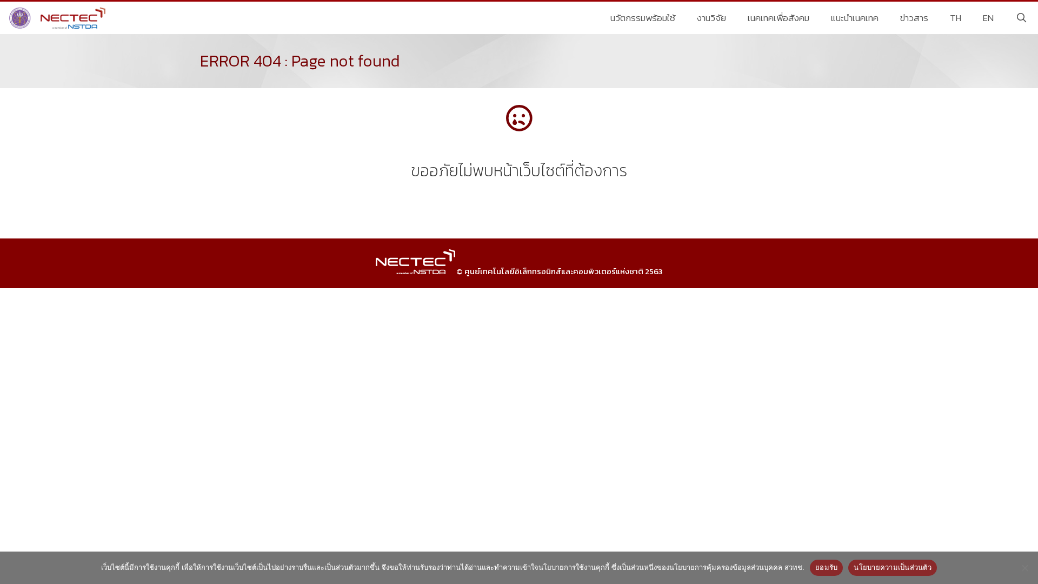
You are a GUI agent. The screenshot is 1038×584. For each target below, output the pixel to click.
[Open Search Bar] (1021, 18)
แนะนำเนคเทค (855, 18)
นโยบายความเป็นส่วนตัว (892, 567)
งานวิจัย (711, 18)
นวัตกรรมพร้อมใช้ (642, 18)
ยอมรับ (826, 567)
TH (955, 18)
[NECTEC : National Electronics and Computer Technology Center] (58, 18)
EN (988, 18)
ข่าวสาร (914, 18)
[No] (1024, 567)
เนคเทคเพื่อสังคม (778, 18)
